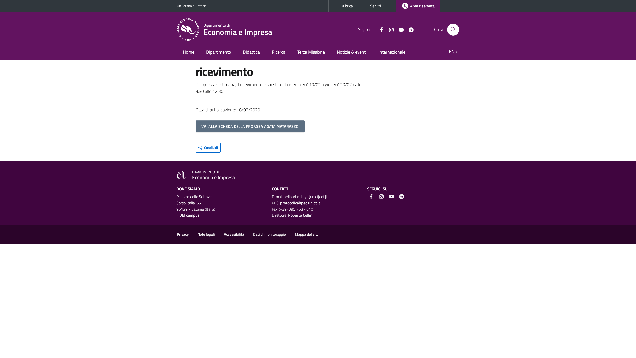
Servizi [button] (375, 6)
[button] (208, 148)
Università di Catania (192, 5)
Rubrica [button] (347, 6)
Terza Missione (311, 52)
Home (188, 52)
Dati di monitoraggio (269, 234)
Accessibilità (234, 234)
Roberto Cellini (300, 215)
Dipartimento (218, 52)
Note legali (206, 234)
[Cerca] (453, 30)
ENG (453, 51)
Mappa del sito (306, 234)
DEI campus (189, 215)
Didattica (251, 52)
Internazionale (392, 52)
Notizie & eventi (352, 52)
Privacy (183, 234)
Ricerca (278, 52)
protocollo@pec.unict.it (300, 203)
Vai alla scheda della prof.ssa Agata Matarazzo (250, 126)
